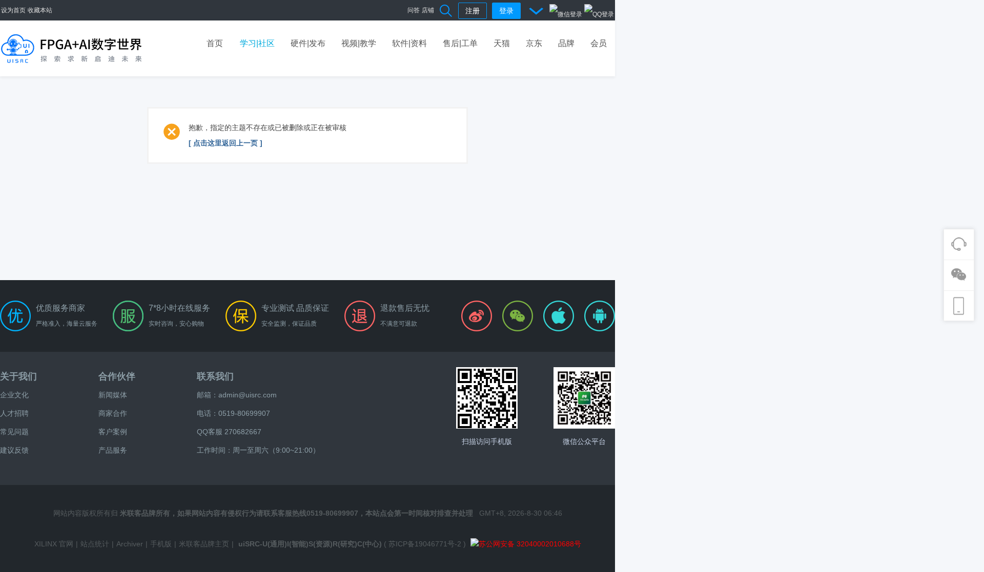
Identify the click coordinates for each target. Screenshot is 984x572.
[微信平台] (584, 398)
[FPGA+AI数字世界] (72, 48)
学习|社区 (257, 43)
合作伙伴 (116, 376)
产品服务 (112, 450)
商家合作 (112, 413)
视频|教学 (358, 43)
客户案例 (112, 432)
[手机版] (487, 398)
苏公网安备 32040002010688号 (530, 544)
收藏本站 (40, 10)
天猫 (502, 43)
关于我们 (18, 376)
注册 (472, 11)
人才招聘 (14, 413)
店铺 (428, 10)
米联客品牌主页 (204, 544)
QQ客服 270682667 (229, 432)
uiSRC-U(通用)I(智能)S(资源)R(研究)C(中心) (310, 544)
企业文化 (14, 395)
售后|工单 (460, 43)
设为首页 (13, 10)
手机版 (161, 544)
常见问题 (14, 432)
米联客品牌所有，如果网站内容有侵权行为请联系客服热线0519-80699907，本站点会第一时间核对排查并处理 (296, 513)
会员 (598, 43)
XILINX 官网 (53, 544)
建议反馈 (14, 450)
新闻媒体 (112, 395)
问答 (413, 10)
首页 (215, 43)
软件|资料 (409, 43)
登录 (506, 11)
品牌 (566, 43)
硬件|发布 (308, 43)
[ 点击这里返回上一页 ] (225, 143)
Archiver (129, 544)
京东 (534, 43)
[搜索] (446, 10)
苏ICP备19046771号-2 (424, 544)
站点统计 (94, 544)
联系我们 (215, 376)
